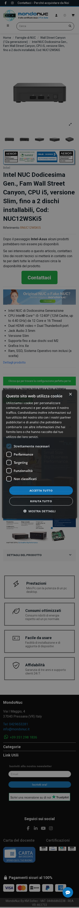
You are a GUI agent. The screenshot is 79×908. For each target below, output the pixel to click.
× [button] (70, 394)
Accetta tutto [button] (40, 490)
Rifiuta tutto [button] (41, 501)
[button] (39, 511)
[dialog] (39, 454)
